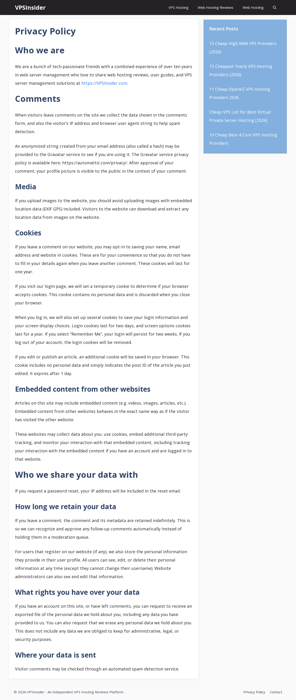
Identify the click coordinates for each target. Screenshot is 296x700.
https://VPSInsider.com (104, 83)
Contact (276, 692)
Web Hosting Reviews (215, 7)
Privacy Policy (254, 692)
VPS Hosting (178, 7)
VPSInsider (30, 7)
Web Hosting (253, 7)
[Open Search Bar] (274, 7)
